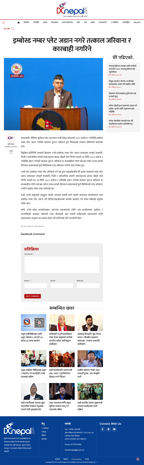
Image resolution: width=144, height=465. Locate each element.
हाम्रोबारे (57, 459)
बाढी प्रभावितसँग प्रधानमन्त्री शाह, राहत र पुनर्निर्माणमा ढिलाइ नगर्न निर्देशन (60, 373)
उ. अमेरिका (114, 22)
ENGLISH (137, 22)
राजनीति (36, 22)
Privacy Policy (76, 459)
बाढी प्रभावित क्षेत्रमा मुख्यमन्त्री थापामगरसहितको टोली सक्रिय (90, 406)
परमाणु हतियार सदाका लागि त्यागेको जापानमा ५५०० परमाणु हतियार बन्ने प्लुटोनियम (122, 69)
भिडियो (44, 435)
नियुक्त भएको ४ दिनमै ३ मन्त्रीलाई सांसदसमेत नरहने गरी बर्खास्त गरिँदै (122, 83)
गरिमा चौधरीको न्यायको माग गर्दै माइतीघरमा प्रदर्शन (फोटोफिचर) (121, 122)
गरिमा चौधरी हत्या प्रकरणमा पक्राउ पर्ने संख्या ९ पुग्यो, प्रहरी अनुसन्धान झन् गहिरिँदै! (123, 108)
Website (80, 280)
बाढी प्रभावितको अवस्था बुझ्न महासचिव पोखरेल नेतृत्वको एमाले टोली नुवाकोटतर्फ (33, 406)
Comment (29, 254)
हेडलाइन (44, 439)
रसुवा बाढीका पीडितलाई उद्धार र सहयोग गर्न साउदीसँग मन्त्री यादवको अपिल (33, 373)
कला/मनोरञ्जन (67, 22)
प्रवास (93, 22)
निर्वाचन (26, 22)
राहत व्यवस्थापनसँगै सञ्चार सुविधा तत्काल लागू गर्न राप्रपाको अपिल (60, 406)
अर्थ (85, 22)
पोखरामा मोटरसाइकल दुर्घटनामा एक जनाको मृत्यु (122, 95)
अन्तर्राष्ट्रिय (126, 22)
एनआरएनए (103, 22)
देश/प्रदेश (54, 22)
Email (53, 280)
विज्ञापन (65, 459)
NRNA (44, 432)
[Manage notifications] (138, 459)
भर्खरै (8, 29)
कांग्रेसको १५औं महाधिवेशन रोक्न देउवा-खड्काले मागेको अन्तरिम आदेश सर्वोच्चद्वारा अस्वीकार (60, 339)
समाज (45, 22)
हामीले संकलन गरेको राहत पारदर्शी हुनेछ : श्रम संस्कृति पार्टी (89, 373)
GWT (97, 462)
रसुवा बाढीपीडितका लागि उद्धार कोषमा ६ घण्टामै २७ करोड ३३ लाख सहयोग (32, 337)
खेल (78, 22)
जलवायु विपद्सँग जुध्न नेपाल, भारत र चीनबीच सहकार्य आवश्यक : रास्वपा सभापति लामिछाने (89, 339)
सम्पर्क (87, 459)
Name (27, 280)
